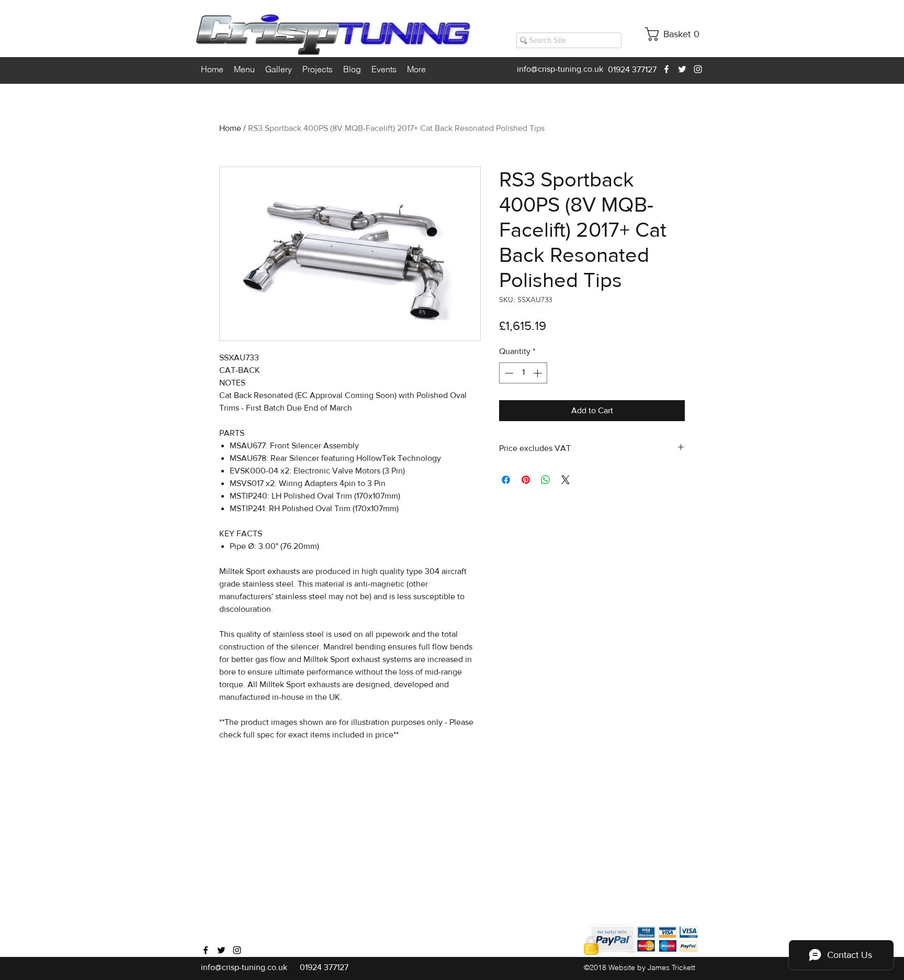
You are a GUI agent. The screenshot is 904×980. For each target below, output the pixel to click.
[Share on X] (565, 480)
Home (230, 128)
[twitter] (682, 69)
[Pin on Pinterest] (525, 480)
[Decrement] (508, 373)
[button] (676, 34)
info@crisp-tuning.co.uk (560, 68)
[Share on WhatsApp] (545, 480)
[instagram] (698, 69)
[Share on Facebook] (506, 480)
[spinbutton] (523, 373)
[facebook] (666, 69)
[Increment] (538, 373)
